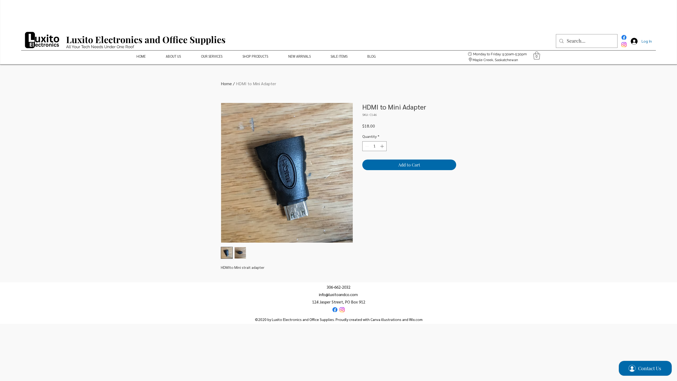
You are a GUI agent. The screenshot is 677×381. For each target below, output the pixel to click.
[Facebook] (624, 37)
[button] (536, 56)
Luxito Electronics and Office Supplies (146, 39)
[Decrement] (366, 146)
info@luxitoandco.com (338, 294)
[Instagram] (624, 44)
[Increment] (382, 146)
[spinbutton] (374, 146)
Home (226, 83)
